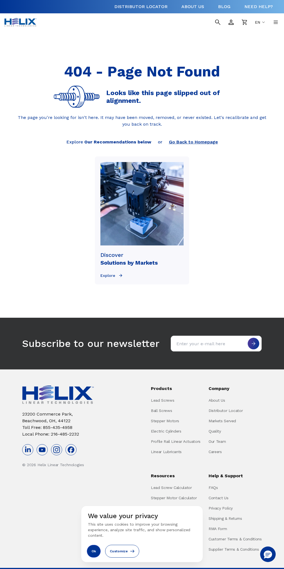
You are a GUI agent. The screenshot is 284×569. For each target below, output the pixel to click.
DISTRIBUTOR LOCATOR (141, 6)
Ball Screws (161, 410)
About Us (217, 400)
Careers (215, 451)
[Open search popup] (217, 22)
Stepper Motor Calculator (174, 498)
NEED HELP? (258, 6)
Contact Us (219, 498)
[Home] (20, 22)
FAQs (213, 487)
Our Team (217, 441)
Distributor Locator (226, 410)
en (257, 22)
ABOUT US (192, 6)
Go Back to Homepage (193, 142)
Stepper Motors (165, 421)
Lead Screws (162, 400)
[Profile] (231, 22)
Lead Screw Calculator (171, 487)
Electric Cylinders (166, 431)
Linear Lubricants (166, 451)
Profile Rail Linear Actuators (176, 441)
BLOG (224, 6)
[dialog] (142, 534)
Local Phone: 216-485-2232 (50, 434)
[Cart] (244, 22)
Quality (215, 431)
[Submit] (253, 343)
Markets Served (222, 421)
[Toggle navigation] (276, 22)
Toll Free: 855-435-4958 (47, 427)
